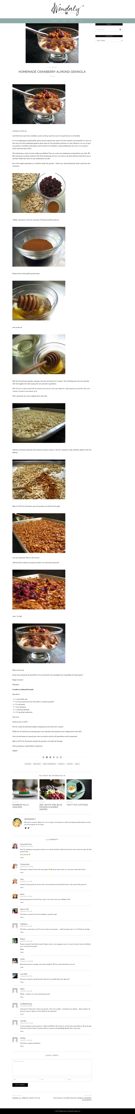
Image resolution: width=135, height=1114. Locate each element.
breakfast (37, 764)
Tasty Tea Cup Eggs (77, 805)
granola (61, 764)
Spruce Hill (24, 909)
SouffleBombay (26, 1004)
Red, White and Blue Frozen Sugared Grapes (50, 807)
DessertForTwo (26, 844)
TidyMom (23, 924)
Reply (22, 857)
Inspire (73, 20)
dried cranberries (49, 764)
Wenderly (30, 819)
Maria (22, 894)
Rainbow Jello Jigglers (20, 806)
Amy (22, 879)
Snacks (54, 67)
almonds (28, 764)
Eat (81, 20)
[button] (120, 29)
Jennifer (23, 1021)
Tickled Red (24, 864)
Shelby (23, 1038)
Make (64, 20)
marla (22, 959)
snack (77, 764)
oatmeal (70, 764)
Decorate (54, 20)
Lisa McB (23, 974)
